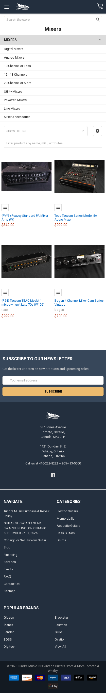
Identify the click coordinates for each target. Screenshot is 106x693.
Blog (7, 547)
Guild (58, 632)
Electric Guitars (67, 511)
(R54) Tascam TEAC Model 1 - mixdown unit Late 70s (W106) (22, 302)
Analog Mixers (14, 57)
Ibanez (8, 625)
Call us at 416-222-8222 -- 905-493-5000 (53, 463)
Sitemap (10, 591)
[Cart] (101, 6)
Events (8, 569)
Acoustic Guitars (68, 526)
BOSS (8, 639)
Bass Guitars (66, 533)
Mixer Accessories (17, 117)
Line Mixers (12, 108)
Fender (9, 632)
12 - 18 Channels (15, 74)
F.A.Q (7, 576)
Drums (61, 540)
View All (60, 646)
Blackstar (61, 617)
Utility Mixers (13, 91)
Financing (11, 555)
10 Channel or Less (17, 66)
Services (10, 562)
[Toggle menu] (7, 7)
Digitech (10, 646)
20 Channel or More (17, 83)
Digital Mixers (13, 49)
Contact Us (11, 584)
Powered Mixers (15, 100)
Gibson (9, 617)
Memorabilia (65, 518)
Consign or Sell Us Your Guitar (25, 540)
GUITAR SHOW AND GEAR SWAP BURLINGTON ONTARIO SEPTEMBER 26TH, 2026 (25, 528)
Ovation (60, 639)
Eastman (61, 625)
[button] (97, 131)
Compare (5, 207)
